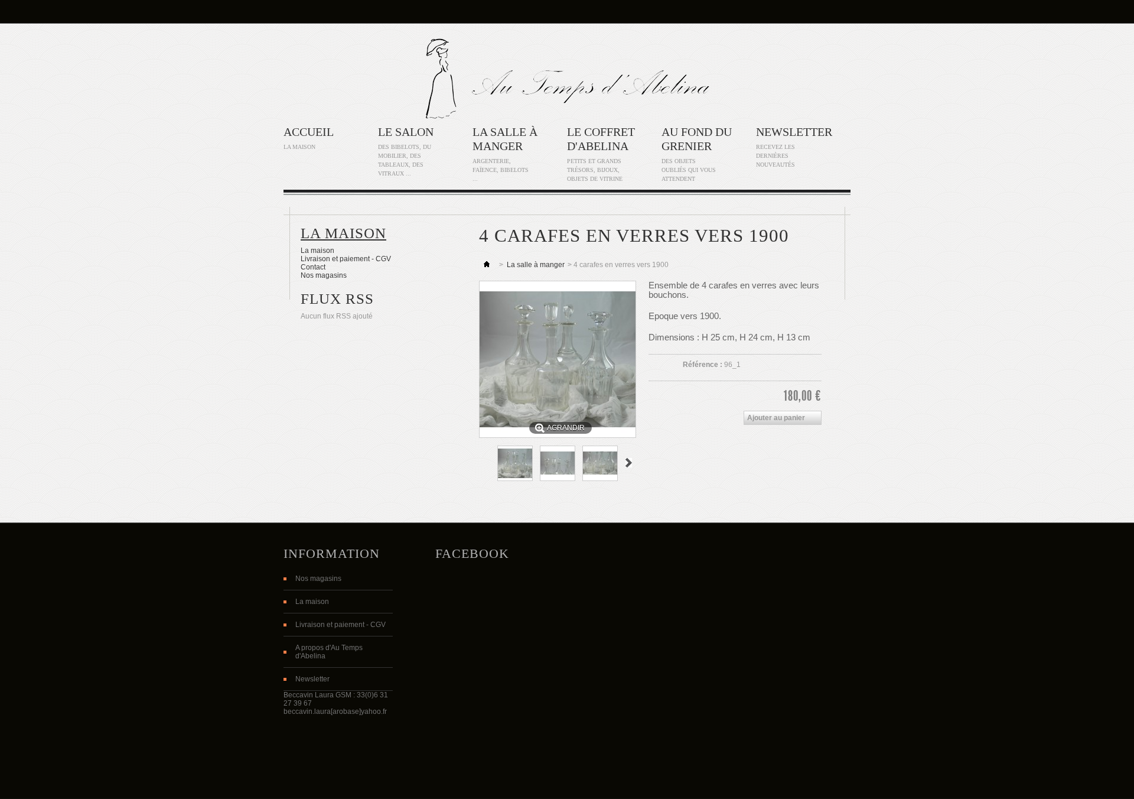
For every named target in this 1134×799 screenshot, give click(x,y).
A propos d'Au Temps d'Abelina (329, 652)
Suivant (629, 462)
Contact (313, 267)
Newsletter (794, 131)
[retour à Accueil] (486, 265)
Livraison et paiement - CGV (346, 259)
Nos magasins (324, 275)
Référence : (702, 364)
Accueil (309, 131)
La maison (343, 233)
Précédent (484, 462)
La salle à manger (536, 265)
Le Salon (406, 131)
